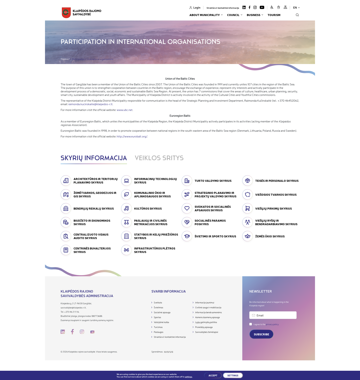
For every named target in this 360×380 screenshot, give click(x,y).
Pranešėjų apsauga (204, 327)
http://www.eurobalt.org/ (132, 136)
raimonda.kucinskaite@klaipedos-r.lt (90, 104)
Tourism (274, 15)
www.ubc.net (124, 110)
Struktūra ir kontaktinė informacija (223, 7)
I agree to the (266, 324)
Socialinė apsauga (162, 312)
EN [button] (295, 7)
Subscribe (261, 334)
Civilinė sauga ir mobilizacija (208, 307)
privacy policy (272, 324)
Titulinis (65, 59)
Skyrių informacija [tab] (94, 158)
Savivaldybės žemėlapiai (206, 331)
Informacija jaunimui (204, 302)
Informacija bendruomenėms (208, 312)
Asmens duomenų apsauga (207, 317)
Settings (232, 375)
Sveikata (158, 302)
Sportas (157, 317)
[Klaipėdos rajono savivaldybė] (82, 12)
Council (233, 15)
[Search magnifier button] (297, 14)
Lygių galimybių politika (206, 322)
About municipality (204, 15)
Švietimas (158, 307)
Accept (213, 375)
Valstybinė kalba (161, 322)
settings (188, 376)
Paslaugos (158, 331)
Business (253, 15)
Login (196, 7)
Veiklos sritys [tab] (159, 158)
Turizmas (158, 327)
